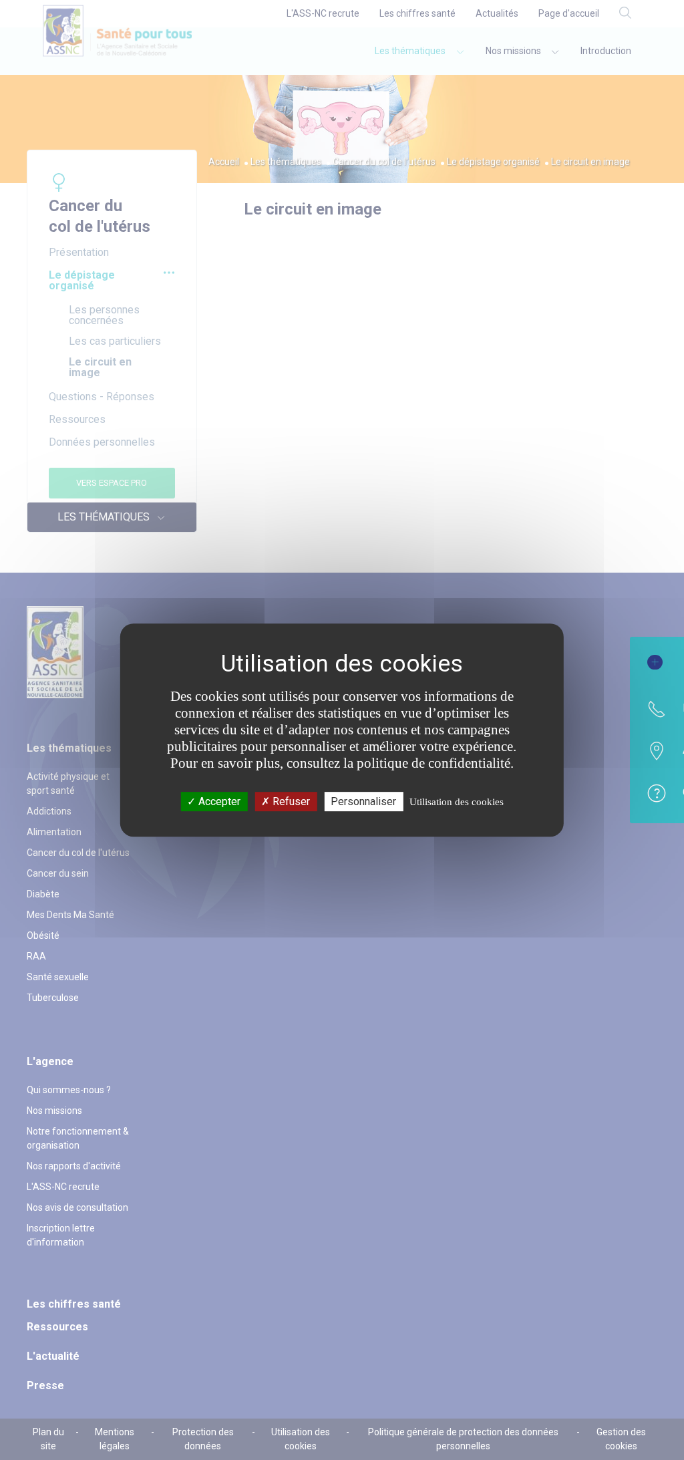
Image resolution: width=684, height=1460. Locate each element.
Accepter (218, 801)
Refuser (290, 801)
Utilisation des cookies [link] (456, 801)
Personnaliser (363, 801)
